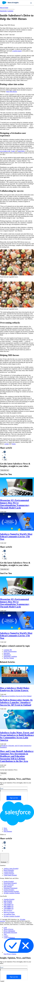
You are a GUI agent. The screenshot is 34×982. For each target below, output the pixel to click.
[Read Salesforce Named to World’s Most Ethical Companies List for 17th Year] (17, 530)
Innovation (7, 653)
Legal (5, 927)
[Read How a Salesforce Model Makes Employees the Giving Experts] (17, 684)
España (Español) (9, 881)
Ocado (13, 151)
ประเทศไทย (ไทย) (9, 914)
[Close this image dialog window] (1, 280)
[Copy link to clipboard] (5, 460)
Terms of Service (8, 929)
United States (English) (10, 875)
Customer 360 (8, 650)
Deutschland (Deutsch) (10, 883)
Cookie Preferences (9, 937)
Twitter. (14, 444)
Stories (6, 829)
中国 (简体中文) (9, 904)
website (6, 444)
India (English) (8, 901)
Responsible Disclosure (10, 932)
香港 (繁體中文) (9, 906)
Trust (5, 934)
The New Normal (9, 658)
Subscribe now (4, 470)
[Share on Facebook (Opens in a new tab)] (4, 458)
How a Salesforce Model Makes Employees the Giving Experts (14, 689)
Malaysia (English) (9, 912)
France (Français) (9, 885)
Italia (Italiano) (8, 886)
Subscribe (3, 773)
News (5, 828)
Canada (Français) (9, 873)
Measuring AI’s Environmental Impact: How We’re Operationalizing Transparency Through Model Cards (14, 504)
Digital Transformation (10, 651)
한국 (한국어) (8, 910)
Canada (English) (9, 872)
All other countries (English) (12, 893)
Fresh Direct (21, 151)
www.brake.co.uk (5, 151)
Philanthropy (7, 655)
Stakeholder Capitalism (6, 11)
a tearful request (16, 51)
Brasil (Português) (9, 870)
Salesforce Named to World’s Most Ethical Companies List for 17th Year (16, 536)
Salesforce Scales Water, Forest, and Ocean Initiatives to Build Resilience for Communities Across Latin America (17, 736)
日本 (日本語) (8, 903)
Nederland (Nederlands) (10, 888)
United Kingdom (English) (11, 891)
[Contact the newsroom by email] (5, 851)
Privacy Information (9, 931)
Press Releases (8, 831)
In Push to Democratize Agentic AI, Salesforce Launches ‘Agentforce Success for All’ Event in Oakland (16, 702)
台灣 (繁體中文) (9, 908)
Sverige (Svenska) (9, 890)
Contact (6, 936)
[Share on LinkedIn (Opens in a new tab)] (5, 452)
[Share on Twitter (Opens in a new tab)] (5, 455)
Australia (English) (9, 899)
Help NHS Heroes (11, 91)
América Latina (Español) (11, 868)
